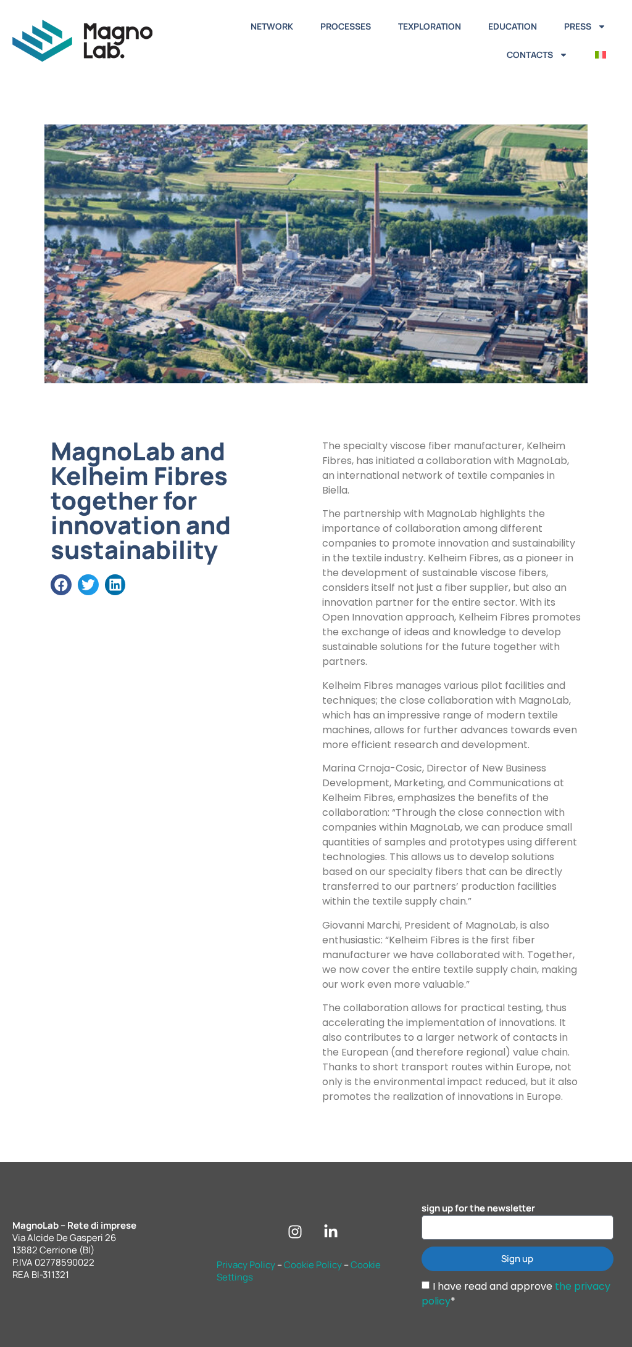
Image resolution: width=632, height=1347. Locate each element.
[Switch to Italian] (600, 55)
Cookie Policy (313, 1264)
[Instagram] (295, 1232)
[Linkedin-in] (331, 1232)
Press (577, 26)
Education (512, 26)
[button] (61, 584)
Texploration (429, 26)
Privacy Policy (246, 1264)
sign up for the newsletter (478, 1208)
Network (272, 26)
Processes (345, 26)
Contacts (530, 54)
